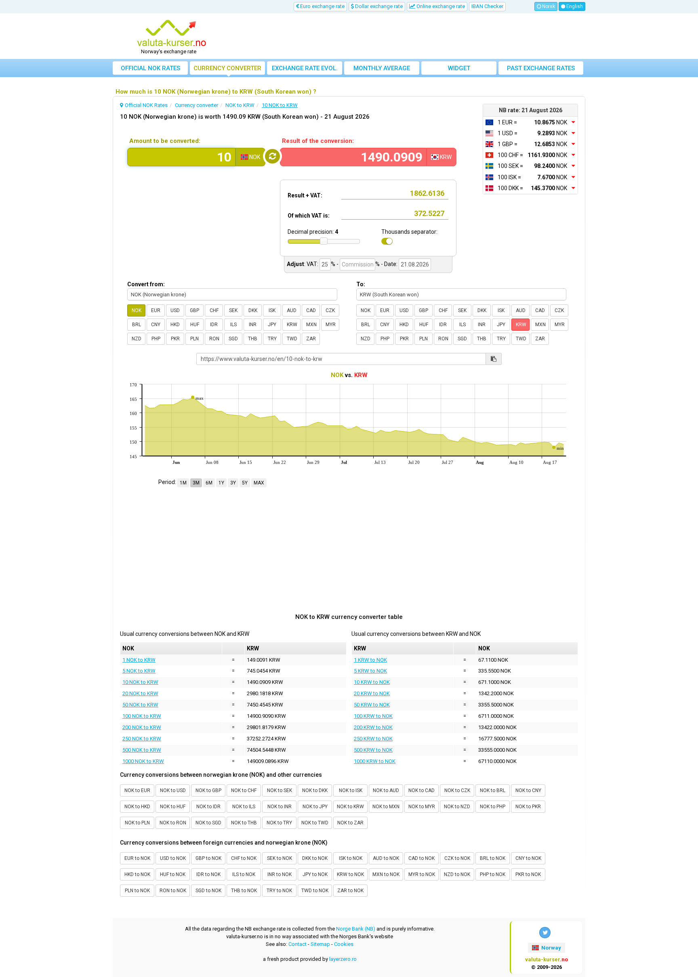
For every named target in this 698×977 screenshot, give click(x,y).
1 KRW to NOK (370, 660)
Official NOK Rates (150, 68)
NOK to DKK (315, 790)
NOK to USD (173, 790)
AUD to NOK (386, 858)
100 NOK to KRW (141, 716)
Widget (459, 68)
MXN (311, 324)
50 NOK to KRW (140, 705)
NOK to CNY (528, 790)
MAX (259, 483)
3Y (233, 483)
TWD (292, 339)
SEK (233, 310)
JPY (272, 324)
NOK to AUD (386, 790)
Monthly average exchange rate (381, 70)
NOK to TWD (314, 823)
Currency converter (227, 68)
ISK (272, 310)
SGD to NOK (208, 890)
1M (183, 483)
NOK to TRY (279, 823)
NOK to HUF (172, 806)
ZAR (311, 339)
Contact (297, 944)
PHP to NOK (492, 874)
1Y (221, 483)
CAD (311, 310)
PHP (155, 339)
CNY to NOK (528, 858)
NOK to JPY (315, 806)
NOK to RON (173, 823)
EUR (155, 310)
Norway (550, 948)
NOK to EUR (137, 790)
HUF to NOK (172, 874)
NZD (136, 339)
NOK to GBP (208, 790)
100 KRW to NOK (373, 716)
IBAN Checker (487, 6)
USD (175, 310)
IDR (214, 324)
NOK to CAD (421, 790)
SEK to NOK (279, 858)
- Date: (389, 264)
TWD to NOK (314, 890)
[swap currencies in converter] (272, 156)
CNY (155, 324)
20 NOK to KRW (140, 693)
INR (252, 324)
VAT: (312, 264)
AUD (291, 310)
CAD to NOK (421, 858)
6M (209, 483)
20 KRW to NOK (372, 693)
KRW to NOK (350, 874)
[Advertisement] (408, 36)
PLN (194, 339)
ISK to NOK (350, 858)
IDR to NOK (208, 874)
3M (196, 483)
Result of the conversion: (318, 141)
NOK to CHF (243, 790)
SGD (233, 339)
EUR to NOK (137, 858)
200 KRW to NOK (373, 727)
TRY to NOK (279, 890)
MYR (331, 324)
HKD (175, 324)
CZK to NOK (457, 858)
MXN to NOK (385, 874)
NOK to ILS (243, 806)
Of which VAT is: (309, 215)
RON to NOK (173, 890)
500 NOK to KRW (141, 750)
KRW (292, 324)
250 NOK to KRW (141, 739)
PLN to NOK (137, 890)
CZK (330, 310)
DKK (252, 310)
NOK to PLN (137, 823)
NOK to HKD (137, 806)
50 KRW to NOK (372, 705)
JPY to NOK (315, 874)
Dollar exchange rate (378, 6)
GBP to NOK (208, 858)
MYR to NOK (421, 874)
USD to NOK (173, 858)
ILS (233, 324)
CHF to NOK (243, 858)
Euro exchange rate (322, 6)
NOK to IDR (208, 806)
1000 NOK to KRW (143, 761)
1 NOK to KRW (139, 660)
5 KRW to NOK (370, 671)
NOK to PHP (492, 806)
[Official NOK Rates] (172, 33)
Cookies (343, 944)
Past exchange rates (541, 68)
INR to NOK (279, 874)
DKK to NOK (315, 858)
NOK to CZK (457, 790)
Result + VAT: (305, 195)
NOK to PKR (528, 806)
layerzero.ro (343, 959)
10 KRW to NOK (372, 682)
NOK (136, 310)
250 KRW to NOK (373, 739)
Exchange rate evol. (305, 68)
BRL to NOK (492, 858)
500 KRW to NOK (373, 750)
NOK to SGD (208, 823)
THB (252, 339)
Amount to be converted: (164, 141)
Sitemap (320, 944)
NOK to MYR (421, 806)
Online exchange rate (440, 6)
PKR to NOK (528, 874)
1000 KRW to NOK (374, 761)
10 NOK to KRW (140, 682)
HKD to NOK (137, 874)
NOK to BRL (492, 790)
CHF (214, 310)
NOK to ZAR (350, 823)
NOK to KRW (350, 806)
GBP (194, 310)
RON (214, 339)
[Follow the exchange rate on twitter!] (545, 932)
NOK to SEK (279, 790)
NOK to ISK (350, 790)
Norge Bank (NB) (355, 929)
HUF (194, 324)
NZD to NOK (457, 874)
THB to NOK (244, 890)
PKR (175, 339)
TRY (272, 339)
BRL (136, 324)
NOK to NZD (457, 806)
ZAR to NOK (350, 890)
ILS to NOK (243, 874)
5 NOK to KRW (139, 671)
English (574, 6)
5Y (245, 483)
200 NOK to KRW (141, 727)
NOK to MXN (385, 806)
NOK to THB (244, 823)
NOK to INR (279, 806)
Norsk (548, 6)
